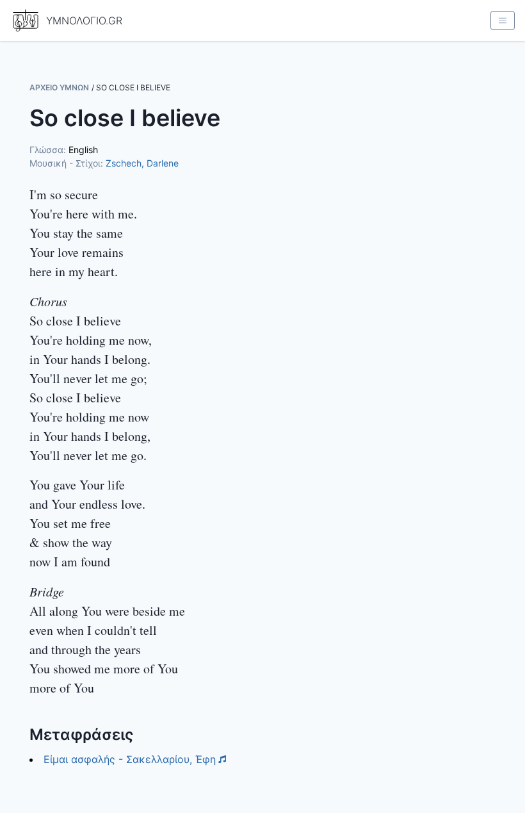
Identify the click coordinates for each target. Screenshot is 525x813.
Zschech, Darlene (142, 163)
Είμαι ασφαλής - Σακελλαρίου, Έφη (130, 759)
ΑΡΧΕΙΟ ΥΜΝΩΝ (59, 87)
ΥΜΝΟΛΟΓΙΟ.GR (84, 20)
